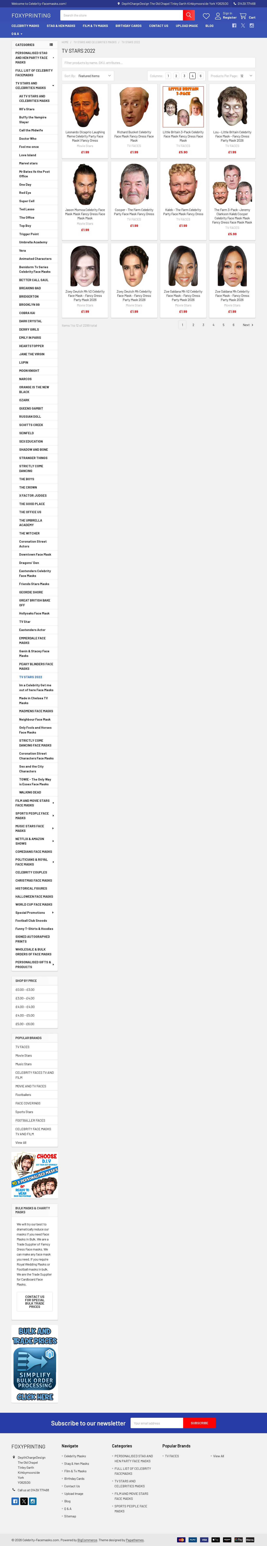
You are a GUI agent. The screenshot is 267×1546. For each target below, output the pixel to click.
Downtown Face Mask (35, 554)
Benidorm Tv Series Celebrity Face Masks (34, 269)
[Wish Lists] (207, 16)
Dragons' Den (29, 563)
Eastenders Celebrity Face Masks (35, 573)
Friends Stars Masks (34, 584)
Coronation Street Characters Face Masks (36, 755)
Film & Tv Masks (95, 26)
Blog (209, 26)
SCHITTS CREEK (31, 425)
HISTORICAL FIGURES (31, 888)
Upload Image (187, 26)
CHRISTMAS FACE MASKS (33, 880)
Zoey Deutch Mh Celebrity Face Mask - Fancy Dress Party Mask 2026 (134, 295)
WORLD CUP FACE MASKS (33, 904)
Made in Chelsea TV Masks (33, 700)
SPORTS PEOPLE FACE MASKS (32, 815)
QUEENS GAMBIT (31, 408)
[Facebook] (234, 25)
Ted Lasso (26, 209)
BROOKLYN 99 (29, 304)
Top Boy (25, 225)
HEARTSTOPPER (31, 346)
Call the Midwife (31, 130)
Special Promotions (30, 912)
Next (246, 325)
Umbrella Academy (33, 242)
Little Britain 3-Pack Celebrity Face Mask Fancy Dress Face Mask (183, 136)
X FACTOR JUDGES (33, 495)
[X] (243, 25)
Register (230, 17)
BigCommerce (87, 1540)
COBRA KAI (27, 313)
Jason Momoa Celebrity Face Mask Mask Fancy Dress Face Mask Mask (85, 214)
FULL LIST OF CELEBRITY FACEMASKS (34, 73)
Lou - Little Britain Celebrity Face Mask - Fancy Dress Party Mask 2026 (232, 136)
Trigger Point (29, 234)
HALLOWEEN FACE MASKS (34, 896)
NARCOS (25, 379)
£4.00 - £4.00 (25, 1007)
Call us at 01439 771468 (33, 1490)
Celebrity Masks (25, 26)
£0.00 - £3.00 (24, 989)
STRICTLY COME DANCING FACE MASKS (35, 743)
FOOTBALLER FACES (30, 1120)
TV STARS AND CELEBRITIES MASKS (30, 85)
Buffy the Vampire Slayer (33, 119)
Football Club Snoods (31, 920)
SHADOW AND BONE (33, 449)
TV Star (24, 621)
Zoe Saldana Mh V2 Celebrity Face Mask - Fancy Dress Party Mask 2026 (183, 295)
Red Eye (25, 192)
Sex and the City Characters (31, 768)
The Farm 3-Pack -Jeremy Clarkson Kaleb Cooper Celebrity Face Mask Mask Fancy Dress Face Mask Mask (232, 216)
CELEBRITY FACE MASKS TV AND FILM (33, 1131)
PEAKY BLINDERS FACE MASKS (36, 666)
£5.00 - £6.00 (24, 1024)
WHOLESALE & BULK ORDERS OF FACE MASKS (33, 951)
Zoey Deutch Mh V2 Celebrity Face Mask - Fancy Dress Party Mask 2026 (85, 295)
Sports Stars (24, 1112)
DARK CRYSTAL (30, 321)
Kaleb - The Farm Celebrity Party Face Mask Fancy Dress (183, 212)
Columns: (156, 76)
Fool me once (29, 147)
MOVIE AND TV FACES (30, 1086)
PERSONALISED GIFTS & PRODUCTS (33, 964)
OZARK (24, 400)
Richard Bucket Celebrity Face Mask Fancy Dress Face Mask (134, 136)
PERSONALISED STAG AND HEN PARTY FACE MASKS (31, 57)
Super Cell (26, 201)
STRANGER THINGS (33, 458)
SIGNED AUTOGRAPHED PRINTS (32, 939)
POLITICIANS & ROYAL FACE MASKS (31, 862)
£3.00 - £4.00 (24, 998)
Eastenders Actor (32, 630)
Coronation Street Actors (33, 543)
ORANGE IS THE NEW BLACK (34, 389)
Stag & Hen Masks (61, 26)
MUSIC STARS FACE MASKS (29, 828)
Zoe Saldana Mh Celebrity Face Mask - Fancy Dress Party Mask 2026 (232, 295)
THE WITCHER (29, 533)
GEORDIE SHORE (31, 592)
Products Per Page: (224, 76)
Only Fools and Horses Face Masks (35, 730)
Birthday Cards (129, 26)
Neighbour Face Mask (34, 719)
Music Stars (23, 1064)
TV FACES (22, 1047)
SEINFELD (26, 433)
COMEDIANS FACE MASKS (33, 851)
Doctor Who (28, 138)
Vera (22, 250)
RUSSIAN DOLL (30, 416)
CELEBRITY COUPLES (31, 872)
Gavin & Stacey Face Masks (34, 653)
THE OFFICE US (30, 512)
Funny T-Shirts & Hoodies (34, 928)
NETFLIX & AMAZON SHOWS (29, 841)
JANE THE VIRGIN (31, 354)
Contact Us (158, 26)
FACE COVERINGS (27, 1103)
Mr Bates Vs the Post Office (34, 174)
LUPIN (23, 362)
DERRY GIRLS (29, 329)
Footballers (23, 1095)
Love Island (27, 155)
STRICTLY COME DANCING (31, 468)
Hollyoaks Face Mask (34, 613)
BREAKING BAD (30, 288)
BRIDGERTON (29, 296)
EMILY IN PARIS (30, 337)
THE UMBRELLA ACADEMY (30, 522)
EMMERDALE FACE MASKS (32, 640)
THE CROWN (28, 487)
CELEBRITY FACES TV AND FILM (34, 1074)
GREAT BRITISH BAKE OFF (34, 602)
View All (20, 1142)
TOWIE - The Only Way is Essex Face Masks (35, 781)
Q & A (15, 34)
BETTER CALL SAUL (34, 280)
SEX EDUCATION (31, 441)
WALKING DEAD (30, 792)
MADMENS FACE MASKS (36, 711)
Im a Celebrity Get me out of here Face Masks (36, 687)
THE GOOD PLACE (32, 504)
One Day (25, 184)
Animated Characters (35, 258)
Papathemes (135, 1540)
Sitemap (70, 1516)
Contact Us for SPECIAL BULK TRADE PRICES (35, 1302)
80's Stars (26, 109)
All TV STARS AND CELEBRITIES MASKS (34, 98)
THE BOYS (26, 479)
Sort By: (70, 76)
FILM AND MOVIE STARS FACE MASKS (32, 803)
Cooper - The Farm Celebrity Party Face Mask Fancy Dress (134, 212)
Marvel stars (28, 163)
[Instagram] (252, 25)
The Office (26, 217)
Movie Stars (23, 1055)
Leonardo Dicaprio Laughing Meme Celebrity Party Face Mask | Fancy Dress (85, 136)
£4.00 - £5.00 (24, 1015)
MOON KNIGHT (29, 370)
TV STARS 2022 (30, 677)
